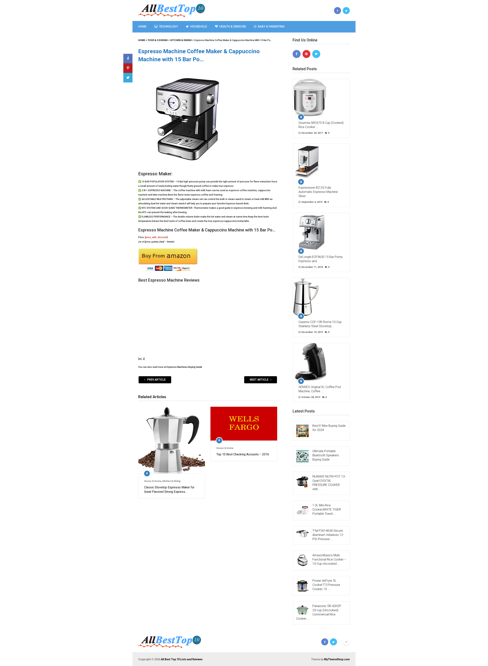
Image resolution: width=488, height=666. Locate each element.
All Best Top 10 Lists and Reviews (182, 659)
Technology (168, 26)
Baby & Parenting (271, 26)
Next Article (259, 379)
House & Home (152, 481)
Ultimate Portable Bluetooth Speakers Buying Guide (325, 455)
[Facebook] (297, 54)
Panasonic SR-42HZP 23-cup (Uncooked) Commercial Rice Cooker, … (318, 612)
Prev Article (156, 379)
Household (198, 26)
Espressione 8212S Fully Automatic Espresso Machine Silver (318, 192)
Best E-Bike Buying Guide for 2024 (329, 428)
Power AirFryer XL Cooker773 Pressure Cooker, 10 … (326, 585)
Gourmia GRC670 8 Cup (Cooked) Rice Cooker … (321, 125)
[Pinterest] (307, 54)
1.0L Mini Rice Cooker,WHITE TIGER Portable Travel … (326, 509)
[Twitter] (316, 54)
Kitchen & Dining (171, 481)
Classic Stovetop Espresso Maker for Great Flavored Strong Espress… (169, 489)
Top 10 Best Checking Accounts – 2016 (242, 454)
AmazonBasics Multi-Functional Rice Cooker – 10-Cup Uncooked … (329, 559)
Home (142, 26)
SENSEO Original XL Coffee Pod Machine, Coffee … (320, 389)
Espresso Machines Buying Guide (184, 367)
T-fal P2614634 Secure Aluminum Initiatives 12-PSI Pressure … (328, 535)
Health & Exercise (232, 26)
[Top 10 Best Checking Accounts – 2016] (243, 424)
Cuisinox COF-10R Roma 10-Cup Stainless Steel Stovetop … (320, 324)
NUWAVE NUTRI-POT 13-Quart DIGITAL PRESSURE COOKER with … (329, 483)
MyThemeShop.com (337, 659)
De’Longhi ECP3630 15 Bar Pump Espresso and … (321, 259)
